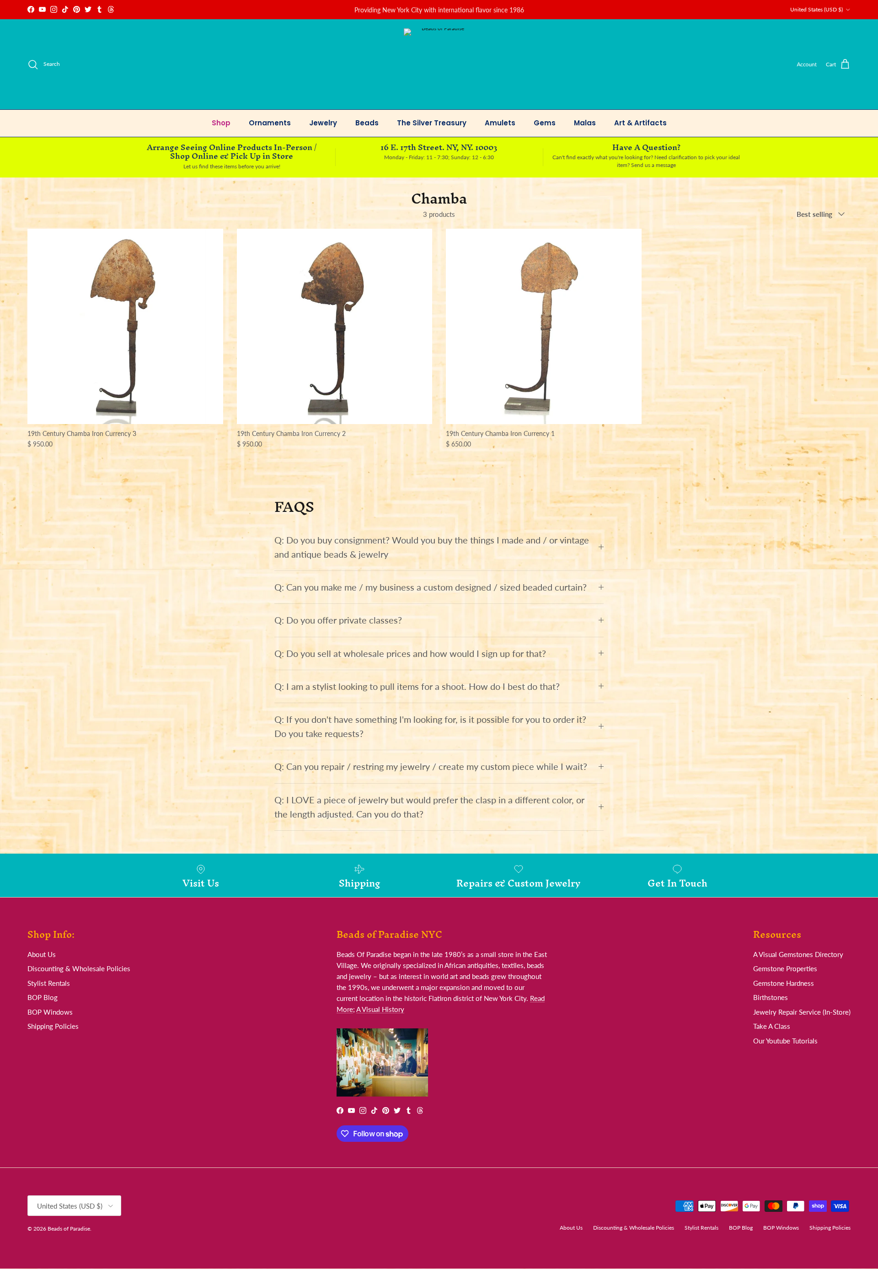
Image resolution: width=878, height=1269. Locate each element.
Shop (221, 123)
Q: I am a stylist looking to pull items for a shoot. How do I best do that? (417, 686)
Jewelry (323, 123)
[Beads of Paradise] (439, 64)
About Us (41, 954)
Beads (367, 123)
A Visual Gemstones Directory (798, 954)
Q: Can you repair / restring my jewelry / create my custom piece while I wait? (430, 766)
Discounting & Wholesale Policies (78, 968)
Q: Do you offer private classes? (338, 620)
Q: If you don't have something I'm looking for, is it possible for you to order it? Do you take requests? (430, 726)
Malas (585, 123)
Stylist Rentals (48, 983)
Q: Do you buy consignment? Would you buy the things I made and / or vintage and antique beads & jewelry (431, 547)
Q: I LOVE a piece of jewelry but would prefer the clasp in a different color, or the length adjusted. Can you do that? (429, 807)
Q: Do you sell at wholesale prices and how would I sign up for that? (410, 653)
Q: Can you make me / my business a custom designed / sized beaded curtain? (430, 587)
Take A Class (771, 1026)
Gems (545, 123)
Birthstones (770, 997)
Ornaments (270, 123)
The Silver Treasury (431, 123)
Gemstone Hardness (783, 983)
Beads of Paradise (69, 1228)
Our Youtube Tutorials (785, 1041)
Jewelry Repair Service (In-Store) (802, 1012)
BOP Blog (42, 997)
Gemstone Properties (785, 968)
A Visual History (380, 1009)
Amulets (500, 123)
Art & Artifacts (640, 123)
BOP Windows (50, 1012)
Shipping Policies (53, 1026)
